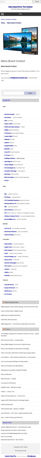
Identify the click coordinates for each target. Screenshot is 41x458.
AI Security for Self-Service (8, 383)
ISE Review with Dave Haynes (9, 319)
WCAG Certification (6, 374)
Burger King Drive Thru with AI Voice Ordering (13, 430)
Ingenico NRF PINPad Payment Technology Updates (15, 400)
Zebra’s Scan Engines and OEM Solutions (12, 366)
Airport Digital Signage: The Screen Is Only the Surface (16, 344)
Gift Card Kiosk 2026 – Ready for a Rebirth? (12, 409)
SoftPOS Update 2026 (7, 404)
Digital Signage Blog (11, 302)
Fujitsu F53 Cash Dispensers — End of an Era (13, 396)
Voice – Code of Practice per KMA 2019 (11, 417)
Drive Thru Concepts (6, 436)
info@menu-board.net (18, 78)
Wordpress (31, 456)
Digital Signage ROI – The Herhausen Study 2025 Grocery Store (18, 324)
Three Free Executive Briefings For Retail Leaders (14, 361)
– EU (11, 288)
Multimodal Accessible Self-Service (10, 315)
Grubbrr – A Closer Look (7, 391)
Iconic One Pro (10, 456)
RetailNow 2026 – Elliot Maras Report (11, 387)
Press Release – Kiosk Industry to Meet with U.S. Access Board (18, 357)
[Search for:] (16, 1)
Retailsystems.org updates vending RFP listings (14, 370)
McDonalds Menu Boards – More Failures (12, 439)
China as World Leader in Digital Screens (12, 311)
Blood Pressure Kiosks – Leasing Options (12, 340)
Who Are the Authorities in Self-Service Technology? (15, 348)
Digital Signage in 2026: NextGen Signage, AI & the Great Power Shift (19, 306)
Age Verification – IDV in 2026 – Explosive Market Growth (16, 413)
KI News (7, 329)
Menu (20, 14)
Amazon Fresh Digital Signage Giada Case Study (14, 433)
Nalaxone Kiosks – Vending (8, 378)
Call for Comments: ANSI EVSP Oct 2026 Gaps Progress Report (18, 353)
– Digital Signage (14, 158)
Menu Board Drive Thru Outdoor (20, 7)
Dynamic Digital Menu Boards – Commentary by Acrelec (16, 427)
